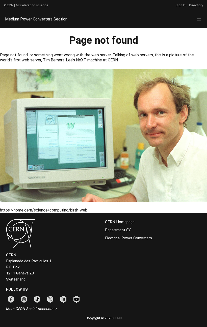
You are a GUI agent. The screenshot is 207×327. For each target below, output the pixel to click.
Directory (196, 5)
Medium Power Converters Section (36, 19)
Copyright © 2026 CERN (104, 318)
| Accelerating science (26, 5)
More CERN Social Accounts (30, 309)
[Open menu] (199, 19)
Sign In (180, 5)
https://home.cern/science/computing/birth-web (43, 210)
